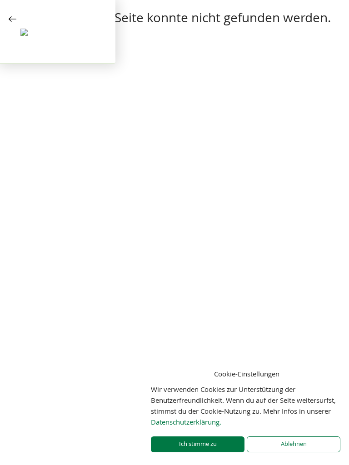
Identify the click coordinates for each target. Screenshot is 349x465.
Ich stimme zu (198, 444)
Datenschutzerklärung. (186, 421)
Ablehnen (294, 444)
